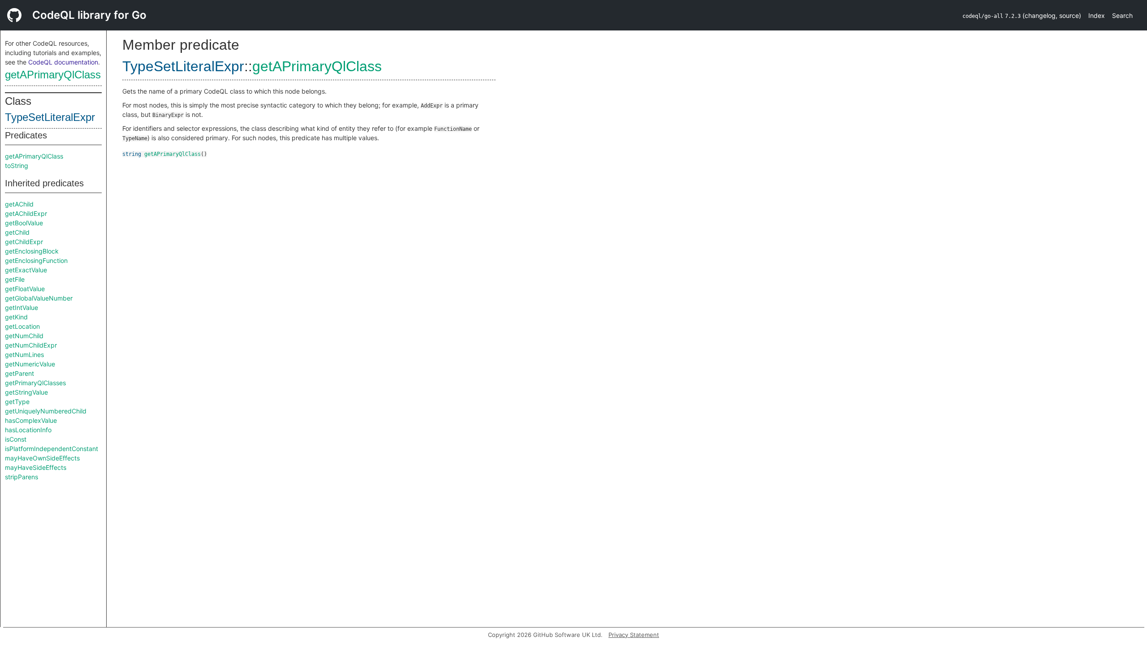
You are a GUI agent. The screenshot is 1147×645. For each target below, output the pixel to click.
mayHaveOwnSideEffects (42, 458)
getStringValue (26, 392)
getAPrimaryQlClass (53, 75)
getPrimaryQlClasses (35, 383)
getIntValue (21, 307)
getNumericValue (30, 364)
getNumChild (24, 336)
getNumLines (24, 354)
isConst (15, 439)
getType (17, 401)
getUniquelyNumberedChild (45, 411)
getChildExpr (24, 241)
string (131, 154)
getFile (15, 279)
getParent (19, 373)
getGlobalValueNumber (39, 298)
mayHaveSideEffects (35, 467)
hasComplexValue (31, 420)
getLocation (22, 326)
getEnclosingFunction (36, 260)
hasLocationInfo (28, 430)
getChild (17, 232)
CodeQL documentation (63, 62)
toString (16, 165)
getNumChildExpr (31, 345)
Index (1096, 15)
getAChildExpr (26, 213)
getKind (16, 317)
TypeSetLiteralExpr (50, 117)
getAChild (19, 204)
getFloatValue (25, 288)
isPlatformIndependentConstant (51, 448)
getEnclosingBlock (32, 251)
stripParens (21, 477)
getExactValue (26, 270)
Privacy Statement (633, 634)
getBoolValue (24, 223)
